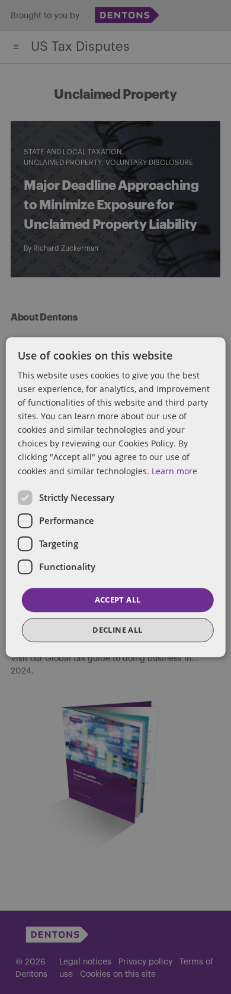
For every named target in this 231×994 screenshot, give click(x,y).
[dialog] (115, 497)
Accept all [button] (118, 599)
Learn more (174, 471)
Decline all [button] (117, 629)
